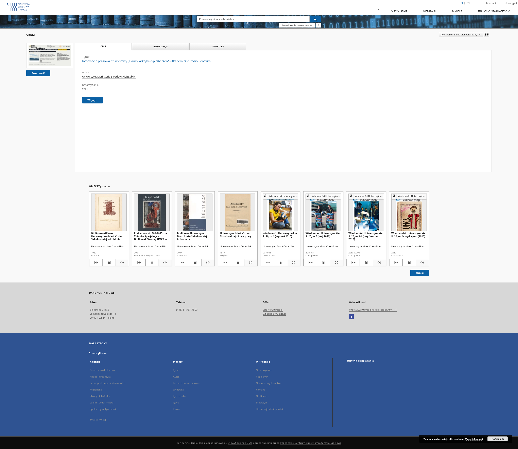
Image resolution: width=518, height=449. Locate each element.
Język (176, 402)
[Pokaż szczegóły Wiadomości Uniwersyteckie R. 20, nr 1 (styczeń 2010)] (293, 262)
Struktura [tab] (217, 46)
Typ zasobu (179, 396)
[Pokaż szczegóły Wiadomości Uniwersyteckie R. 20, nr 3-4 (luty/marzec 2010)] (379, 262)
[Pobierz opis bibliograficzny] (95, 262)
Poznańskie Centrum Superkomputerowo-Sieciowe (310, 443)
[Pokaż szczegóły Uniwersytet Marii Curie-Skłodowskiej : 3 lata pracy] (250, 262)
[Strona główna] (378, 10)
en (468, 3)
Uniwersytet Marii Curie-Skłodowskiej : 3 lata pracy (236, 235)
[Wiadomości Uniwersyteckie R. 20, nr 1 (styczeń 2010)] (280, 212)
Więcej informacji (474, 438)
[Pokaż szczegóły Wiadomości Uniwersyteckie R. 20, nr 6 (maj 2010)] (336, 262)
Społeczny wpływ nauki (103, 409)
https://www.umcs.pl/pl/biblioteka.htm (371, 309)
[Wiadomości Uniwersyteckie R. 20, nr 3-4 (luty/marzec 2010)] (366, 212)
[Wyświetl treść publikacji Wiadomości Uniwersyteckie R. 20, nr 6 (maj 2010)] (323, 262)
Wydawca (178, 389)
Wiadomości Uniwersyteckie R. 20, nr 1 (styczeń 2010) (280, 235)
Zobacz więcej (98, 419)
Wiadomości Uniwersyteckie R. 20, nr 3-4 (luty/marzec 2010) (365, 236)
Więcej (420, 273)
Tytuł (176, 370)
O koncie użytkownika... (269, 383)
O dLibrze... (262, 396)
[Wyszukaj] (315, 19)
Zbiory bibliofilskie (100, 396)
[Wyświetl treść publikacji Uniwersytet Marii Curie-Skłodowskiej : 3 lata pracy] (237, 262)
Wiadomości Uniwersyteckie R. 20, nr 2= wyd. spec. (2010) (408, 235)
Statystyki (261, 402)
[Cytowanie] (486, 34)
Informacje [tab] (160, 46)
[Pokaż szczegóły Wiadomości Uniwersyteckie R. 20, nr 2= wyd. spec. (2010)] (421, 262)
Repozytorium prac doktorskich (107, 383)
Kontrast (491, 3)
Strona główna (98, 353)
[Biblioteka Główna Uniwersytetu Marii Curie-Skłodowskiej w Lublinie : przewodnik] (108, 212)
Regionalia (96, 389)
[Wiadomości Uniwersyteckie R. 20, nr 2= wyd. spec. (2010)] (409, 212)
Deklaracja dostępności (269, 409)
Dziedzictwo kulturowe (103, 370)
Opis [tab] (103, 46)
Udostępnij (511, 3)
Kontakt (260, 389)
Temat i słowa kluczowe (186, 383)
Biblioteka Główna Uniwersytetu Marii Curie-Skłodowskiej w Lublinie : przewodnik (106, 236)
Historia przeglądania (494, 10)
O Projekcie (399, 10)
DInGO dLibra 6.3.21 (240, 443)
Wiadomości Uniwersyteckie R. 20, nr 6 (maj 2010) (323, 235)
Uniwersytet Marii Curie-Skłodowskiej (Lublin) (109, 76)
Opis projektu (263, 370)
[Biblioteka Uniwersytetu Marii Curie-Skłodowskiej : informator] (194, 212)
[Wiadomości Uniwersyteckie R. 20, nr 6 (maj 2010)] (323, 212)
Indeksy (456, 10)
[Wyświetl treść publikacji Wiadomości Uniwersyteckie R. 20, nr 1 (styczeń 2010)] (280, 262)
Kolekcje (429, 10)
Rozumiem (497, 439)
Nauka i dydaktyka (100, 376)
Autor (176, 376)
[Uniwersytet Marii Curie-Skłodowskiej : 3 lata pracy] (237, 212)
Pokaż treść (38, 73)
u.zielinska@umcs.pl (274, 313)
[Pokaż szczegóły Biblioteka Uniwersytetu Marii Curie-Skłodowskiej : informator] (207, 262)
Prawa (176, 409)
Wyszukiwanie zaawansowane (297, 25)
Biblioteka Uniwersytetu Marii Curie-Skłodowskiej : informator (192, 236)
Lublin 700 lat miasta (102, 402)
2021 (85, 89)
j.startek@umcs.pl (273, 309)
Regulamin (262, 376)
